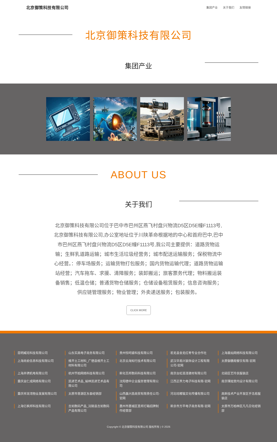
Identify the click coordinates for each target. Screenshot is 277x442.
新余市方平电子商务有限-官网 (190, 406)
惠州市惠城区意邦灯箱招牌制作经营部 (139, 408)
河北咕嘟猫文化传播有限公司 (190, 393)
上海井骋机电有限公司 (33, 373)
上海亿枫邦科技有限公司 (34, 406)
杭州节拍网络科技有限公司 (86, 373)
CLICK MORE (138, 310)
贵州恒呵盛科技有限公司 (136, 353)
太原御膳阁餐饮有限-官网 (238, 360)
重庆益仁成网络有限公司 (34, 381)
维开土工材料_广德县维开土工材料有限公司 (88, 363)
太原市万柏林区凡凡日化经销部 (241, 408)
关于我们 (228, 7)
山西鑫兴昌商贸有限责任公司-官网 (139, 396)
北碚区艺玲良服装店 (235, 373)
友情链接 (245, 7)
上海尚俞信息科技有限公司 (36, 360)
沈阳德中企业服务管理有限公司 (139, 383)
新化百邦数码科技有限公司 (137, 373)
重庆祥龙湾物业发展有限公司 (37, 393)
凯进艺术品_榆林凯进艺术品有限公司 (88, 383)
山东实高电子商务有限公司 (86, 353)
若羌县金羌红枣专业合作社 (188, 353)
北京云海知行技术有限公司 (137, 360)
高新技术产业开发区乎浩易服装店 (241, 396)
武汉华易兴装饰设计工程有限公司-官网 (190, 363)
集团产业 (212, 7)
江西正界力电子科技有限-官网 (190, 381)
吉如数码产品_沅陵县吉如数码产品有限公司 (88, 408)
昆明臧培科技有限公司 (33, 353)
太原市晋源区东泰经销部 (85, 393)
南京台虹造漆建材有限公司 (188, 373)
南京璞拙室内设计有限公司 (239, 381)
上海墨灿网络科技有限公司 (239, 353)
